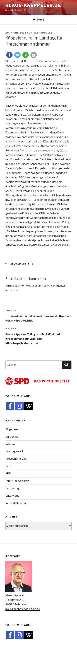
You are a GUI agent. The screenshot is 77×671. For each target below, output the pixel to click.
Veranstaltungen (15, 503)
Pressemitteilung (16, 458)
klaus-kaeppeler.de (33, 5)
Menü (40, 19)
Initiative (10, 444)
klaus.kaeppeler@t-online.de (22, 609)
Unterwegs (12, 495)
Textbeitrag (12, 488)
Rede (8, 466)
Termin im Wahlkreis (17, 481)
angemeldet (25, 285)
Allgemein (18, 264)
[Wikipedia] (28, 406)
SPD (31, 264)
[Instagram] (19, 406)
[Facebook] (10, 406)
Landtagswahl (14, 451)
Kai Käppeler (43, 33)
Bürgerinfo (11, 436)
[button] (9, 55)
